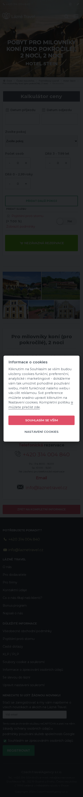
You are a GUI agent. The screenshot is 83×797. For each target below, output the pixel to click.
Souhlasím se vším (41, 420)
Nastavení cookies (41, 431)
